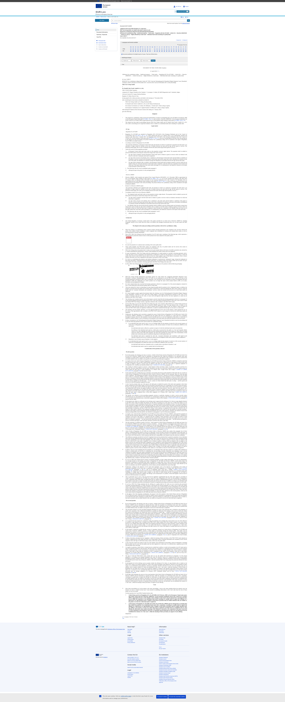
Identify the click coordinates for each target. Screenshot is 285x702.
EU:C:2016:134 (176, 398)
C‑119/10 (147, 429)
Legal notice (130, 637)
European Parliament (163, 657)
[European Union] (99, 655)
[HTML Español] (133, 49)
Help (183, 17)
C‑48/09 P (175, 469)
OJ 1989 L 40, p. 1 (156, 178)
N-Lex (160, 647)
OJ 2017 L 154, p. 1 (154, 138)
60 (139, 370)
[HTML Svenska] (186, 49)
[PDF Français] (150, 51)
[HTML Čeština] (135, 49)
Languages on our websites (133, 672)
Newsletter (161, 631)
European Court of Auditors (164, 666)
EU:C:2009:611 (152, 534)
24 (166, 534)
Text (98, 29)
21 (140, 469)
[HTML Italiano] (157, 49)
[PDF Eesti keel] (143, 51)
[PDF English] (147, 51)
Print (187, 17)
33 (171, 365)
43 (131, 572)
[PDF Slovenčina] (178, 51)
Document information (102, 32)
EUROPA (97, 16)
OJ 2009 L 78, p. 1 (148, 119)
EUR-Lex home (103, 16)
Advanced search (186, 23)
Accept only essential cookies (177, 696)
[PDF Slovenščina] (181, 51)
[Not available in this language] (152, 49)
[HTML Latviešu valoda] (159, 49)
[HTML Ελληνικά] (145, 49)
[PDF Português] (174, 51)
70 (174, 517)
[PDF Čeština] (135, 51)
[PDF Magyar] (164, 51)
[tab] (154, 42)
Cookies (129, 677)
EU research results (163, 641)
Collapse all (185, 40)
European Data (162, 637)
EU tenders (161, 639)
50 (150, 519)
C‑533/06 (127, 426)
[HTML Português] (174, 49)
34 (144, 426)
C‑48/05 (177, 392)
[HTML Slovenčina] (178, 49)
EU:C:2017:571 (140, 519)
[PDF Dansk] (138, 51)
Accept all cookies (162, 696)
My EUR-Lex (178, 6)
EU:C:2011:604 (161, 365)
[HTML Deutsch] (140, 49)
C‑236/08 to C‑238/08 (181, 369)
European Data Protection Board (165, 677)
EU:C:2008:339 (134, 426)
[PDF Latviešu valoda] (159, 51)
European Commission (163, 662)
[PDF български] (131, 51)
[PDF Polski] (171, 51)
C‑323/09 (154, 365)
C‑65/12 (177, 571)
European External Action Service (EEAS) (167, 668)
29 (171, 552)
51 (147, 554)
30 (175, 552)
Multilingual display (126, 57)
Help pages (129, 629)
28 (135, 393)
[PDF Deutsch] (140, 51)
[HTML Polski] (171, 49)
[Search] (188, 20)
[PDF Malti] (167, 51)
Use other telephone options (133, 659)
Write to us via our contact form (134, 660)
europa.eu (105, 657)
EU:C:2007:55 (183, 392)
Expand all (179, 40)
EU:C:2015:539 (134, 536)
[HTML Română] (176, 49)
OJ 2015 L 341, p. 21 (141, 135)
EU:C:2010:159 (129, 370)
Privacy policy (130, 674)
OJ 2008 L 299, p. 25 (180, 120)
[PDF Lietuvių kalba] (162, 51)
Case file (99, 37)
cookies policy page (126, 696)
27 (131, 393)
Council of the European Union (165, 660)
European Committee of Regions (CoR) (167, 671)
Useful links (161, 632)
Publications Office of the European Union (116, 629)
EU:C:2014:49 (183, 571)
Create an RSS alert (102, 49)
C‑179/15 (170, 398)
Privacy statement (131, 642)
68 (173, 517)
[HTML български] (131, 49)
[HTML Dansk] (138, 49)
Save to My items (102, 44)
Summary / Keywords (102, 34)
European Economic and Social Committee (168, 669)
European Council (162, 659)
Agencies (161, 682)
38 (131, 470)
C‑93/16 (134, 519)
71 (178, 517)
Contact (129, 631)
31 (164, 429)
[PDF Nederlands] (169, 51)
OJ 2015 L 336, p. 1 (162, 181)
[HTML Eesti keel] (143, 49)
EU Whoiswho (162, 642)
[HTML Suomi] (183, 49)
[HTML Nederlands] (169, 49)
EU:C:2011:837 (153, 429)
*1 (123, 616)
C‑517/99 (184, 468)
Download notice (102, 42)
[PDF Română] (176, 51)
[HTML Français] (150, 49)
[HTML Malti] (167, 49)
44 (135, 572)
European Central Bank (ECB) (165, 665)
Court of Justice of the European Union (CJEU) (168, 663)
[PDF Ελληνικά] (145, 51)
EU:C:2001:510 (129, 469)
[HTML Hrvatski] (155, 49)
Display (153, 60)
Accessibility (130, 641)
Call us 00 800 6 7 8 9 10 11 (133, 657)
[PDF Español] (133, 51)
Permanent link (101, 40)
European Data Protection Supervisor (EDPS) (168, 676)
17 (144, 536)
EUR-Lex (101, 12)
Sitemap (129, 632)
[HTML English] (147, 49)
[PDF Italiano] (157, 51)
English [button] (187, 6)
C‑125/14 (127, 536)
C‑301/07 (146, 534)
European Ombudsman (164, 674)
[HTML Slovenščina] (181, 49)
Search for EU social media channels (135, 667)
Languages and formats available (130, 42)
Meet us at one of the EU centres (134, 662)
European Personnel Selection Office (166, 679)
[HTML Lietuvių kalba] (162, 49)
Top (123, 618)
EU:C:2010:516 (183, 469)
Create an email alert (103, 47)
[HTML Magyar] (164, 49)
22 (144, 469)
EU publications (162, 644)
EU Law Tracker (162, 648)
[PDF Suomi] (183, 51)
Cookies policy (130, 639)
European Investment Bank (164, 673)
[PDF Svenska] (186, 51)
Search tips (115, 23)
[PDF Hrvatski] (155, 51)
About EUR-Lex (162, 629)
